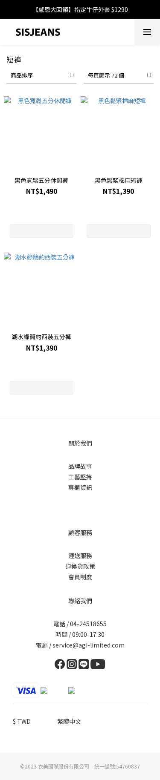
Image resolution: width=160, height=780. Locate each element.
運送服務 (80, 555)
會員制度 (80, 577)
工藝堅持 (80, 476)
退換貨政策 (80, 566)
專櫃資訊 (80, 487)
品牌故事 (80, 466)
